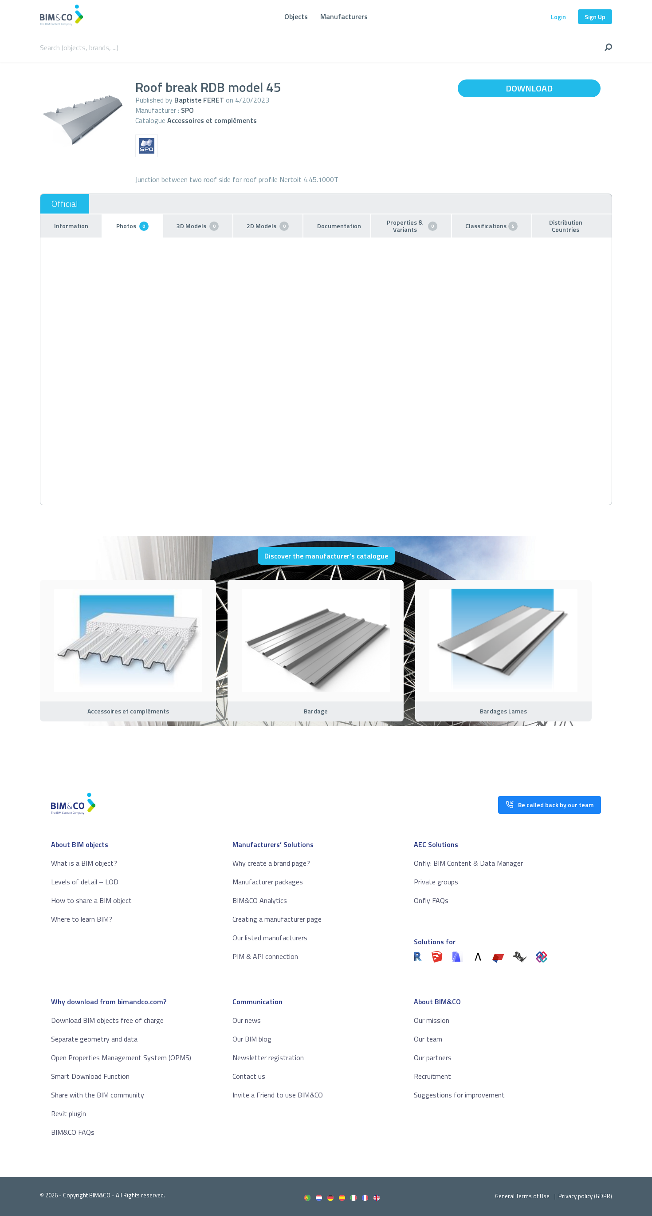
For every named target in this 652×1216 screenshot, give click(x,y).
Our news (246, 1020)
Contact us (248, 1076)
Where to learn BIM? (81, 919)
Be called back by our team (555, 804)
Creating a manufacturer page (277, 919)
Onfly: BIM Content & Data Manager (468, 863)
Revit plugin (68, 1113)
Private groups (436, 881)
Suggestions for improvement (459, 1094)
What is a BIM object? (84, 863)
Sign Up (595, 16)
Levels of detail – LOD (84, 881)
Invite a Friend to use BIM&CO (277, 1094)
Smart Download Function (90, 1076)
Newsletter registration (268, 1057)
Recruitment (432, 1076)
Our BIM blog (251, 1039)
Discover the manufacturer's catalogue (326, 556)
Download (529, 88)
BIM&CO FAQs (72, 1132)
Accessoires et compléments (212, 120)
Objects (296, 16)
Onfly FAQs (431, 900)
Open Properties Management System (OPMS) (121, 1057)
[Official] (64, 204)
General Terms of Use (522, 1196)
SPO (187, 110)
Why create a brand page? (271, 863)
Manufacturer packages (267, 881)
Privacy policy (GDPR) (585, 1196)
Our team (428, 1039)
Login (558, 16)
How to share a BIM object (91, 900)
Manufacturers (344, 16)
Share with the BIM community (97, 1094)
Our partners (433, 1057)
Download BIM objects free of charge (107, 1020)
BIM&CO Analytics (259, 900)
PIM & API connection (265, 956)
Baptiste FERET (199, 100)
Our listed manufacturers (269, 937)
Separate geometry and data (94, 1039)
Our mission (431, 1020)
